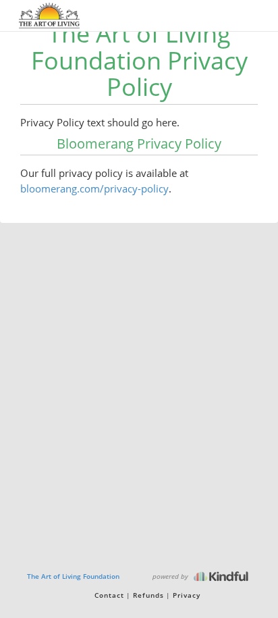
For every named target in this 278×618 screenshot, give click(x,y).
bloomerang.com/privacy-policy (94, 188)
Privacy (186, 595)
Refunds (148, 595)
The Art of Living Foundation (73, 576)
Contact (109, 595)
